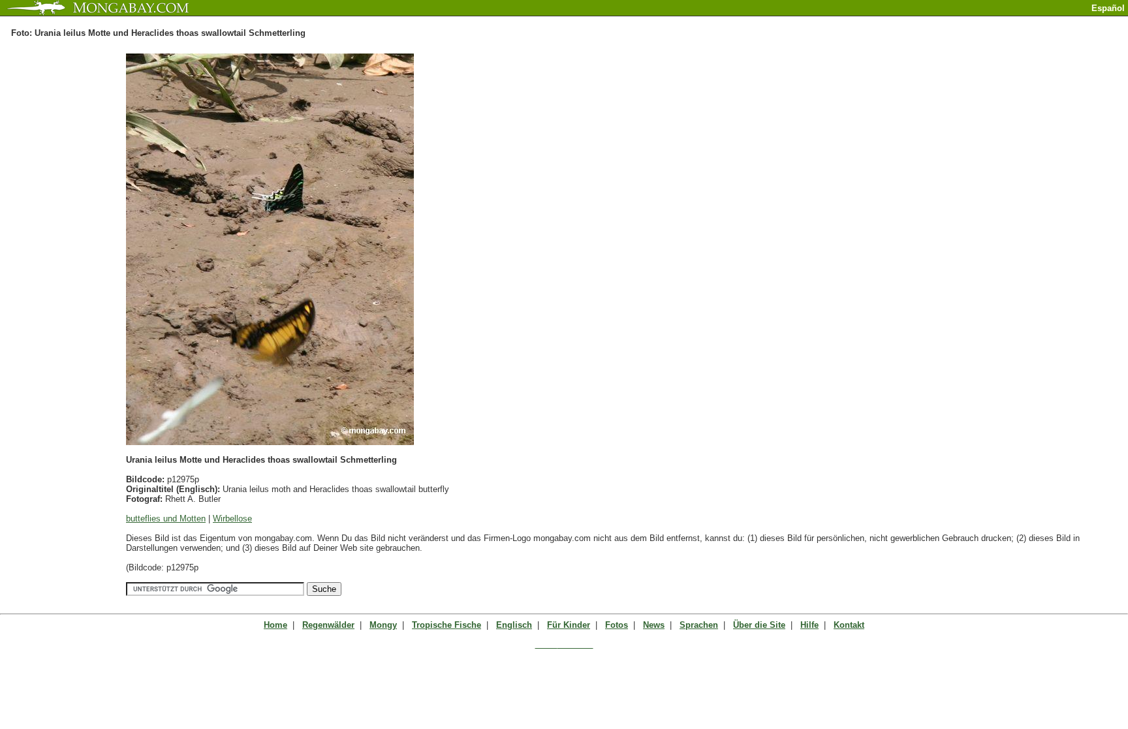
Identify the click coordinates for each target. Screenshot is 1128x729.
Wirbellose (232, 518)
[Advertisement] (975, 21)
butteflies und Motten (166, 518)
